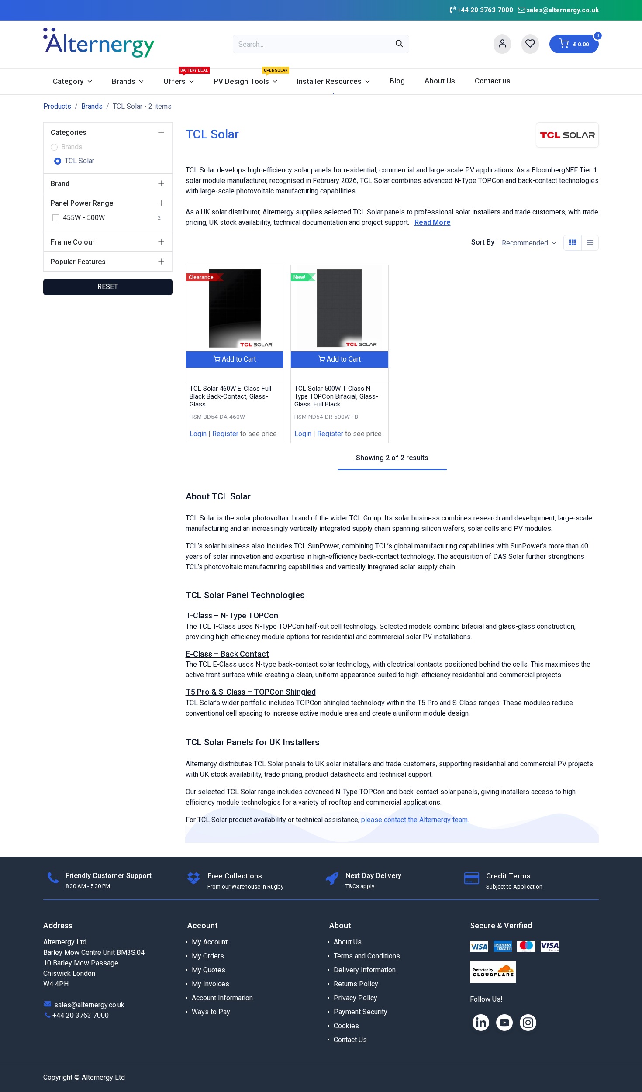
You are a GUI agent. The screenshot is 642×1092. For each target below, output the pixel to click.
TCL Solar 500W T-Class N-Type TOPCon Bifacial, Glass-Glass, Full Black (336, 396)
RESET (107, 286)
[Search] (399, 44)
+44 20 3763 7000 (80, 1015)
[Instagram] (528, 1022)
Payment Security (360, 1012)
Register (225, 434)
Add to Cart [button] (238, 359)
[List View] (590, 243)
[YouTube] (504, 1022)
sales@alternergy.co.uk (562, 10)
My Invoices (210, 984)
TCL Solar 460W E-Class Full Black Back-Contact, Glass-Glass (230, 396)
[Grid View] (572, 243)
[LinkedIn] (481, 1022)
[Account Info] (502, 44)
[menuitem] (72, 81)
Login (198, 434)
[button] (528, 243)
